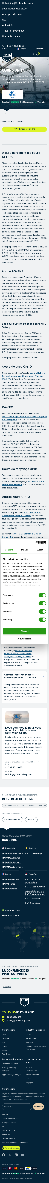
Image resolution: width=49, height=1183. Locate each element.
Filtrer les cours (27, 129)
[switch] (42, 603)
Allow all (24, 631)
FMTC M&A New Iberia (12, 853)
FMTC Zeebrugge (33, 853)
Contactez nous (11, 36)
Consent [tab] (9, 550)
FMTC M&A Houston (11, 862)
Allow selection (24, 639)
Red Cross (6, 1054)
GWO (4, 1042)
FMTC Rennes (8, 884)
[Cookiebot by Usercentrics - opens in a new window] (35, 542)
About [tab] (40, 550)
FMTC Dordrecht (33, 898)
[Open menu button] (45, 54)
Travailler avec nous (13, 30)
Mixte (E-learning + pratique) (10, 1069)
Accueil (5, 64)
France (28, 1079)
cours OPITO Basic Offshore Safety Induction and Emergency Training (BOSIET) (18, 653)
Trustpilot (6, 987)
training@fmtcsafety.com (18, 774)
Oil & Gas (29, 1034)
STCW (4, 1046)
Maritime (29, 1042)
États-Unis (30, 1067)
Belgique (29, 1083)
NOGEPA (5, 1038)
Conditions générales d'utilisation (15, 1142)
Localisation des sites (14, 8)
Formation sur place (10, 1064)
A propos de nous (12, 14)
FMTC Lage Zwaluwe (35, 886)
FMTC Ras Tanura (10, 915)
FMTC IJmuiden (32, 903)
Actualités (7, 25)
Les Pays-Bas (31, 1071)
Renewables (31, 1038)
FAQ (4, 19)
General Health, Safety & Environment (36, 1047)
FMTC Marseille (9, 888)
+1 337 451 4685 (13, 767)
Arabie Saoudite (32, 1075)
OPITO (4, 1034)
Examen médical (8, 1138)
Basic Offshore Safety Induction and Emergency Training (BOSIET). (23, 376)
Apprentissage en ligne (11, 1074)
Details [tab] (24, 550)
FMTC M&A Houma (11, 858)
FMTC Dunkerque (10, 879)
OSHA (4, 1050)
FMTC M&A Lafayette (12, 867)
